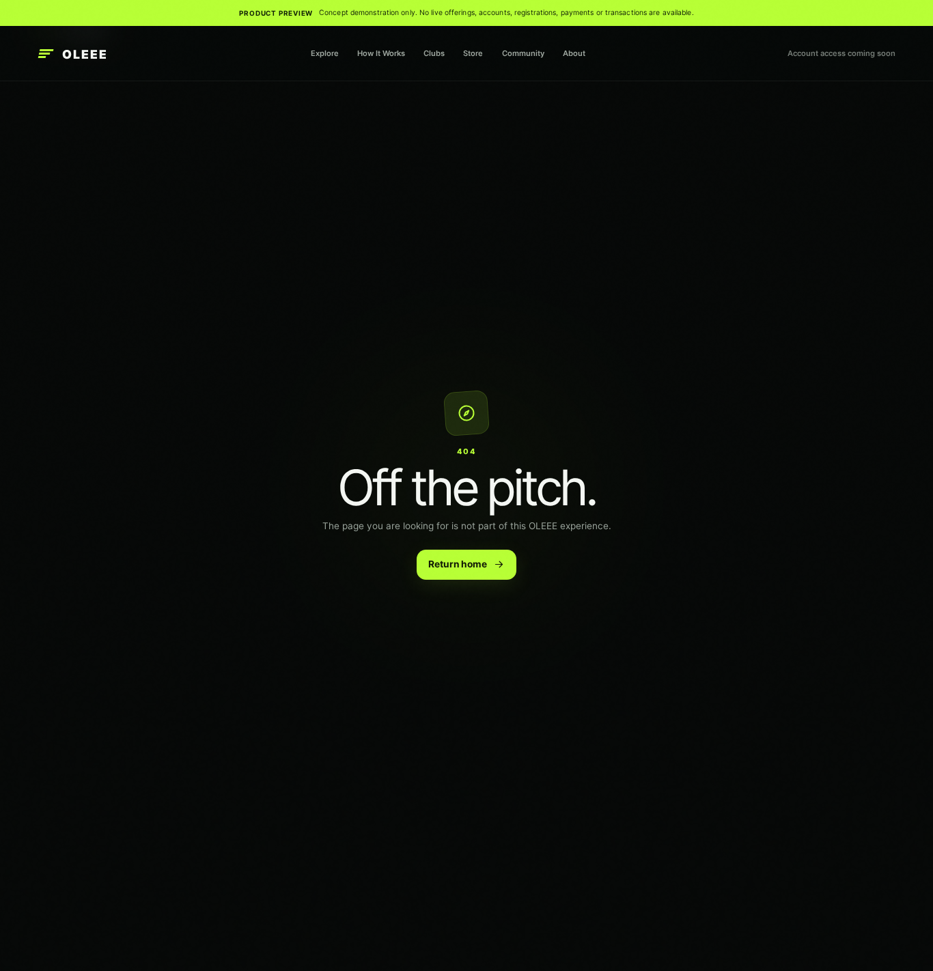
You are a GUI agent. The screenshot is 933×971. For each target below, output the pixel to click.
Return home (457, 564)
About (574, 53)
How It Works (381, 53)
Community (523, 53)
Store (473, 53)
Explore (325, 53)
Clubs (434, 53)
